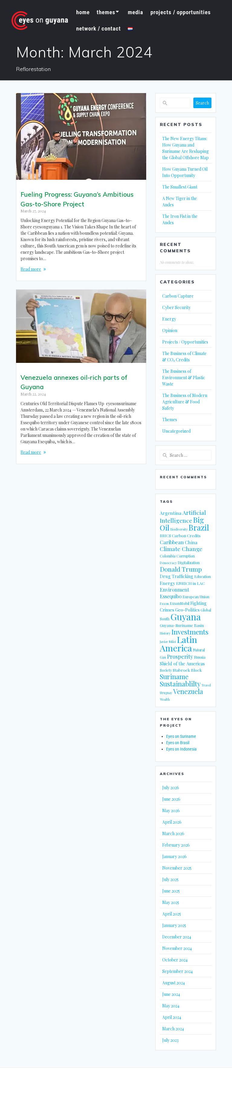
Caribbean (172, 542)
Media (135, 12)
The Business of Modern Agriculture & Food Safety (184, 401)
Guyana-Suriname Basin (182, 625)
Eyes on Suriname (181, 736)
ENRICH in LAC (190, 583)
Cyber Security (176, 307)
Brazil (198, 527)
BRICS (165, 535)
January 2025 (174, 925)
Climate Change (181, 549)
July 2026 (170, 787)
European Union (195, 596)
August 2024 (173, 983)
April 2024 (171, 1017)
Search (202, 103)
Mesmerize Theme (168, 1083)
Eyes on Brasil (177, 742)
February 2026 (176, 845)
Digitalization (189, 562)
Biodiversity (179, 529)
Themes (106, 12)
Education (202, 576)
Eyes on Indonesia (181, 749)
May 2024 (170, 1006)
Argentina (171, 513)
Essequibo (171, 596)
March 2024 (173, 1029)
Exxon (164, 603)
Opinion (169, 330)
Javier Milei (168, 641)
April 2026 (172, 822)
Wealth (165, 699)
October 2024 (175, 960)
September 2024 (177, 971)
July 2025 (170, 879)
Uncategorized (176, 431)
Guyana (185, 616)
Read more (31, 269)
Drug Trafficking (176, 576)
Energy (169, 319)
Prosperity (180, 656)
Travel (206, 685)
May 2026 (171, 810)
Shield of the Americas (182, 663)
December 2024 (176, 937)
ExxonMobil (179, 603)
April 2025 (171, 914)
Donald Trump (181, 569)
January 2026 (174, 856)
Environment (174, 589)
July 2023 (170, 1040)
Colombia (168, 556)
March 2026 (173, 833)
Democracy (168, 562)
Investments (189, 631)
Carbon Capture (178, 296)
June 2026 (171, 799)
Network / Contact (98, 28)
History (165, 633)
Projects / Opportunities (180, 12)
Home (83, 12)
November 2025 (177, 868)
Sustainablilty (180, 683)
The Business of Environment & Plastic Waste (183, 377)
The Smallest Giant (179, 187)
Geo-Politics (187, 610)
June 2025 (171, 891)
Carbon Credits (186, 535)
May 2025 (170, 902)
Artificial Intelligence (183, 516)
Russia (199, 657)
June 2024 (171, 994)
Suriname (174, 676)
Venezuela (188, 691)
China (191, 542)
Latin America (178, 644)
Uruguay (166, 692)
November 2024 (177, 948)
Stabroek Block (187, 670)
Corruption (185, 556)
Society (166, 670)
